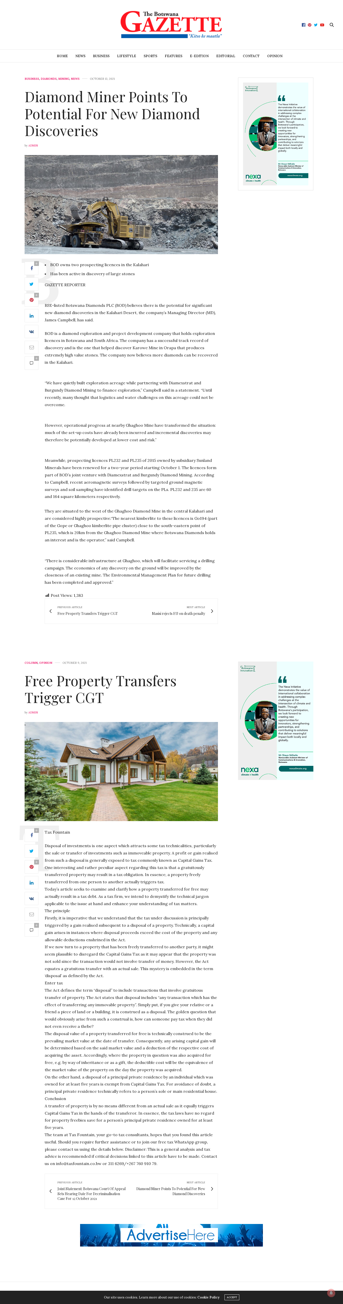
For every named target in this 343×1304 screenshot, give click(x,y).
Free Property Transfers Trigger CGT (101, 688)
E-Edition (199, 56)
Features (173, 56)
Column (31, 663)
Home (62, 56)
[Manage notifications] (331, 1293)
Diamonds (49, 79)
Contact (251, 56)
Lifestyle (126, 56)
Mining (63, 79)
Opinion (274, 56)
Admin (33, 145)
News (80, 56)
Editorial (225, 56)
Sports (150, 56)
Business (101, 56)
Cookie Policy (208, 1297)
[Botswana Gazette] (171, 25)
